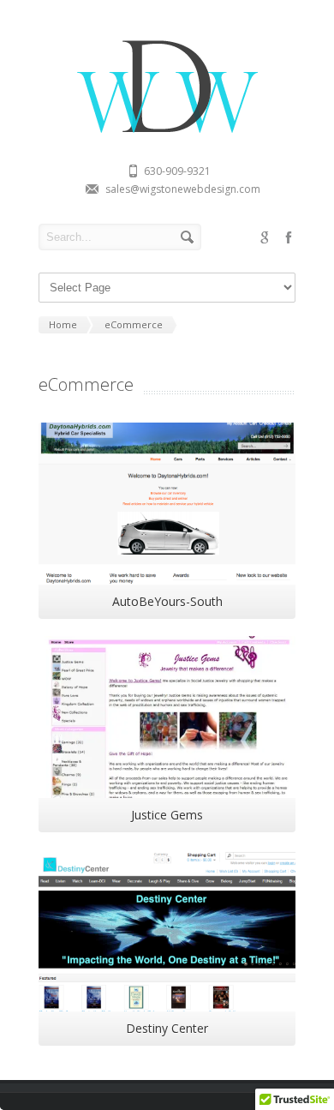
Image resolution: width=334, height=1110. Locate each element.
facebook (288, 237)
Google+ (264, 237)
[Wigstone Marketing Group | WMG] (167, 135)
